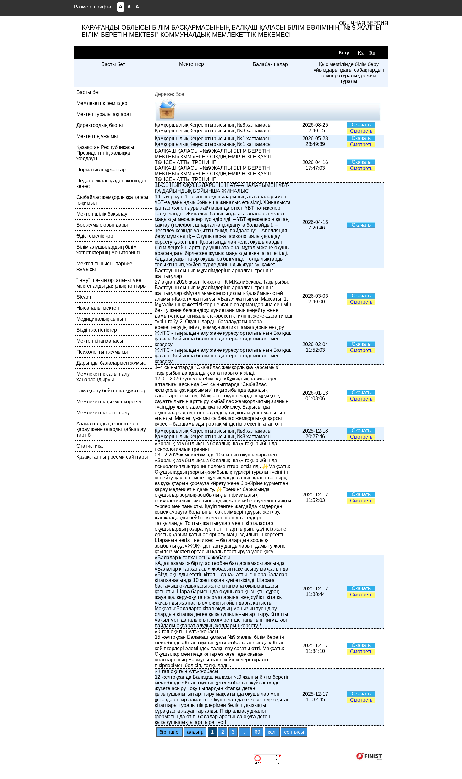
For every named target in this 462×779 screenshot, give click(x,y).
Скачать (361, 124)
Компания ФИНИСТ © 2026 (318, 756)
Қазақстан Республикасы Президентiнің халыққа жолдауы (105, 153)
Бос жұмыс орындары (102, 225)
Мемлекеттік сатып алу (103, 412)
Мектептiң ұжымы (97, 136)
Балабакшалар (270, 64)
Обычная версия (363, 23)
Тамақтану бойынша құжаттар (111, 390)
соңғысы (294, 732)
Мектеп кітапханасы (99, 341)
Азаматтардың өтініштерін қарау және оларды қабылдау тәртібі (111, 429)
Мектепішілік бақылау (101, 214)
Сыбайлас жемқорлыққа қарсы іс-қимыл (112, 200)
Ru (372, 53)
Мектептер (191, 64)
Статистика (89, 446)
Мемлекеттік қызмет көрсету (108, 401)
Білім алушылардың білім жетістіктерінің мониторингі (108, 249)
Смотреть (361, 131)
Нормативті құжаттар (101, 169)
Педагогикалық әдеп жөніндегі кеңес (112, 183)
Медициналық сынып (101, 319)
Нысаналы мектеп (97, 308)
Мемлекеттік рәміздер (101, 103)
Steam (83, 297)
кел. (272, 732)
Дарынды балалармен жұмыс (111, 363)
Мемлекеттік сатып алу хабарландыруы (103, 376)
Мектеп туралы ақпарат (103, 114)
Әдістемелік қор (94, 236)
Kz (361, 53)
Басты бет (113, 64)
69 (257, 732)
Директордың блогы (99, 125)
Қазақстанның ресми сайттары (112, 457)
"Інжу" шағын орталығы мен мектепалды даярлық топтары (111, 283)
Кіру (344, 52)
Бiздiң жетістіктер (96, 330)
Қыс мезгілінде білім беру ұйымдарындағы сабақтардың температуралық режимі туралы (349, 73)
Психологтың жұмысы (102, 352)
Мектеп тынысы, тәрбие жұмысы (104, 266)
